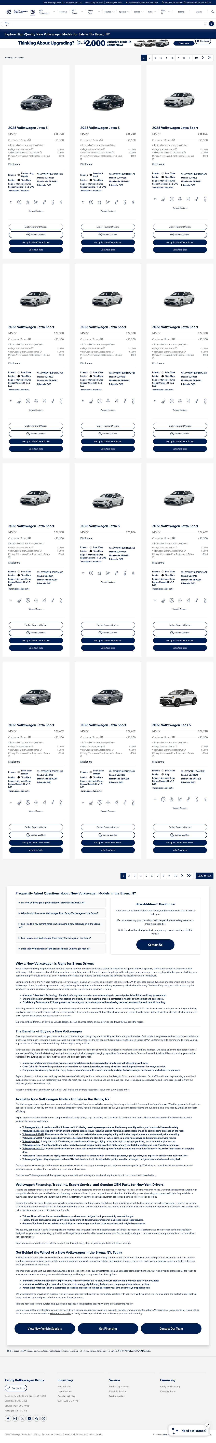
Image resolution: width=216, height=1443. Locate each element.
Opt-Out (90, 1434)
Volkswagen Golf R (32, 1137)
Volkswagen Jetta (31, 1144)
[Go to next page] (203, 57)
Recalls (99, 1434)
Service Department (119, 1386)
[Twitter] (22, 1418)
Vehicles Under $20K (68, 1401)
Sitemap (58, 1434)
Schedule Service (117, 1391)
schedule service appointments (161, 1233)
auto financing (62, 1193)
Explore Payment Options (36, 227)
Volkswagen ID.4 (30, 1141)
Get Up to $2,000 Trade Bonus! (36, 242)
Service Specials (117, 1396)
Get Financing (108, 1328)
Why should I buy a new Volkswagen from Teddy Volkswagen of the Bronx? (59, 913)
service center (168, 1202)
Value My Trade (168, 1391)
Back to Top (204, 875)
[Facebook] (8, 1418)
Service (114, 1380)
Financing (167, 1380)
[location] (126, 3)
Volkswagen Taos (31, 1155)
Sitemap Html (69, 1434)
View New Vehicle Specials (45, 1328)
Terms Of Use (47, 1434)
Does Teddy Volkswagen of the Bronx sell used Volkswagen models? (55, 948)
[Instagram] (15, 1418)
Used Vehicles (64, 1391)
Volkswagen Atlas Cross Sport (37, 1130)
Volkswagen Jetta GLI (33, 1148)
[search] (212, 12)
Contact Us (155, 944)
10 (196, 57)
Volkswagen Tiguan (32, 1159)
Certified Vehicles (66, 1396)
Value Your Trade (36, 249)
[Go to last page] (209, 57)
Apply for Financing (170, 1386)
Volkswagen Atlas (31, 1127)
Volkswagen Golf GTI (33, 1134)
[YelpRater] (36, 1418)
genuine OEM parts (38, 1229)
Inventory (65, 1380)
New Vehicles (64, 1386)
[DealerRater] (43, 1418)
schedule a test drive (60, 1313)
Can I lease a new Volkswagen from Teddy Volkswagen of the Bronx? (56, 937)
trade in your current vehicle (159, 1193)
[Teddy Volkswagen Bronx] (17, 11)
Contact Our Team (171, 1328)
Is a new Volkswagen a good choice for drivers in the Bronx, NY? (53, 902)
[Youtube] (29, 1418)
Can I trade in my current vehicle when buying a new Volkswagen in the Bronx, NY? (59, 925)
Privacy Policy (34, 1434)
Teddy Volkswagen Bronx (16, 1434)
